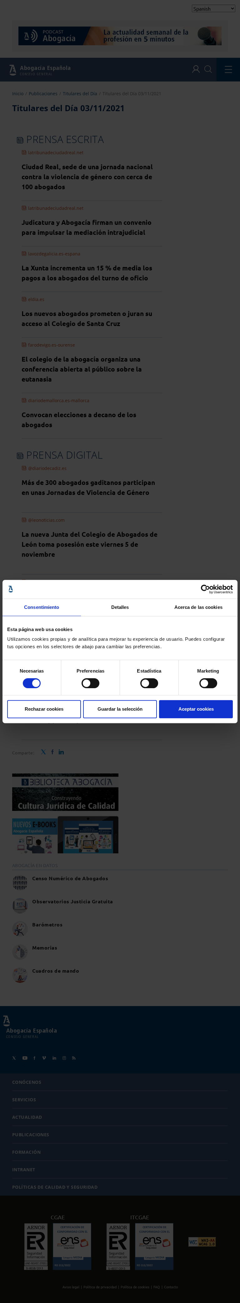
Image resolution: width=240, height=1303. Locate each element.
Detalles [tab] (120, 607)
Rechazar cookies (44, 709)
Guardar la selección (120, 709)
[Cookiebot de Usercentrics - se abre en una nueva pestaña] (205, 589)
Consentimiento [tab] (41, 607)
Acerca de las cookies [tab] (198, 607)
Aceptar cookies (196, 709)
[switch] (90, 683)
